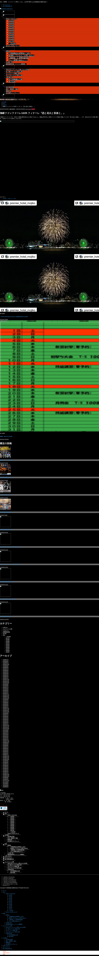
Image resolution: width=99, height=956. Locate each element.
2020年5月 (5, 750)
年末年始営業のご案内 (6, 616)
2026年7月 (5, 659)
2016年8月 (5, 783)
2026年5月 (5, 662)
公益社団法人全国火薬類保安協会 (9, 879)
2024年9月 (5, 684)
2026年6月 (5, 661)
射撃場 (8, 51)
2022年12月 (6, 708)
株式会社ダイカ (6, 885)
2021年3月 (5, 737)
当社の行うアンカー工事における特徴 (17, 69)
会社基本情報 (10, 87)
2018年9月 (5, 777)
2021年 (11, 32)
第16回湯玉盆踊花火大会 (6, 512)
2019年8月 (5, 762)
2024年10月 (6, 682)
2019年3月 (5, 770)
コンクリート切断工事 (13, 73)
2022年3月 (5, 721)
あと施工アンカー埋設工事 (14, 71)
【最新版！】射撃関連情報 (19, 58)
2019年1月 (5, 773)
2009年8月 (5, 786)
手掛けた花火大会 (11, 19)
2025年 (11, 23)
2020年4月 (5, 751)
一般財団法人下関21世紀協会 (9, 877)
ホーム (6, 812)
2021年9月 (5, 730)
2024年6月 (5, 688)
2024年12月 (6, 679)
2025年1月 (5, 678)
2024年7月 (5, 687)
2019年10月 (6, 759)
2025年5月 (5, 672)
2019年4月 (5, 768)
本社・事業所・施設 (12, 89)
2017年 (11, 41)
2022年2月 (5, 722)
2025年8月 (5, 667)
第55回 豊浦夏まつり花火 (6, 477)
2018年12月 (6, 774)
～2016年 (12, 44)
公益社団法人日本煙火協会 (8, 878)
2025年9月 (5, 665)
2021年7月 (5, 733)
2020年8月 (5, 745)
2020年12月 (6, 740)
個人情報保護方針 (7, 6)
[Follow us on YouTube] (5, 805)
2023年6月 (5, 702)
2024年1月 (5, 693)
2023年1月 (5, 707)
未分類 (4, 633)
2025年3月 (5, 675)
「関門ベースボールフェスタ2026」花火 (10, 564)
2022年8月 (5, 713)
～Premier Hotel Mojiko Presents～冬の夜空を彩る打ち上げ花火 (14, 316)
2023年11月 (6, 696)
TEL (4, 954)
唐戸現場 (12, 81)
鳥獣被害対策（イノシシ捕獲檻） (16, 64)
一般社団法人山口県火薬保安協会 (9, 881)
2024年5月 (5, 690)
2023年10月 (6, 698)
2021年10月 (6, 728)
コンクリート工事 (7, 629)
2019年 (11, 37)
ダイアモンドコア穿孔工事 (14, 75)
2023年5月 (5, 704)
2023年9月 (5, 699)
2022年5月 (5, 718)
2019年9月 (5, 760)
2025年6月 (5, 670)
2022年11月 (6, 710)
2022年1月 (5, 724)
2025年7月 (5, 669)
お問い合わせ (8, 856)
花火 (15, 198)
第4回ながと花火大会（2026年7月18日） (10, 547)
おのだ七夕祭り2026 (5, 494)
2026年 (11, 21)
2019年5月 (5, 766)
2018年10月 (6, 776)
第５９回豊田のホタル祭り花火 (8, 599)
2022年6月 (5, 716)
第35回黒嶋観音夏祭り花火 (7, 581)
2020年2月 (5, 753)
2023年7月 (5, 701)
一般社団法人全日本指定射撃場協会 (10, 882)
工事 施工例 (9, 77)
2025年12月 (6, 664)
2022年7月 (5, 714)
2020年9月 (5, 744)
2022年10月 (6, 711)
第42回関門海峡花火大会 (6, 529)
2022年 (11, 30)
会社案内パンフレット (13, 93)
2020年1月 (5, 754)
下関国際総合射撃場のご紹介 (20, 53)
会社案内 (7, 835)
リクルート (6, 630)
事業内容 (8, 91)
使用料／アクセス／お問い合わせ (21, 56)
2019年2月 (5, 771)
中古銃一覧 (9, 62)
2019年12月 (6, 756)
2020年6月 (5, 748)
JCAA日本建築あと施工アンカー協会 (10, 883)
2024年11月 (6, 681)
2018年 (11, 39)
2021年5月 (5, 734)
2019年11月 (6, 757)
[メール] (1, 805)
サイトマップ (6, 4)
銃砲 (6, 843)
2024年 (11, 26)
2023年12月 (6, 695)
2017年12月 (6, 780)
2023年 (11, 28)
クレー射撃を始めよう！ (18, 60)
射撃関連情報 (6, 632)
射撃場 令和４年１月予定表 (6, 436)
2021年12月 (6, 725)
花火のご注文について (13, 45)
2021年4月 (5, 736)
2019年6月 (5, 765)
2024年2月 (5, 692)
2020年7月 (5, 747)
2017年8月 (5, 782)
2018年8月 (5, 779)
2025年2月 (5, 676)
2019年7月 (5, 763)
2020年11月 (6, 742)
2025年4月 (5, 673)
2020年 (11, 35)
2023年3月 (5, 705)
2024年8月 (5, 685)
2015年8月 (5, 785)
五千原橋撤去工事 (15, 79)
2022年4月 (5, 719)
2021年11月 (6, 727)
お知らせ (10, 198)
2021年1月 (5, 739)
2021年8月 (5, 731)
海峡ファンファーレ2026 (6, 460)
